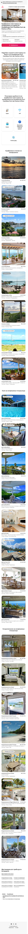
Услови (16, 927)
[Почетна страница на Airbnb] (3, 7)
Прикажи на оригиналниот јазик (10, 3)
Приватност (11, 927)
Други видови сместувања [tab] (7, 873)
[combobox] (13, 36)
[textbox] (7, 41)
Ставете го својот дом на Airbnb (17, 6)
